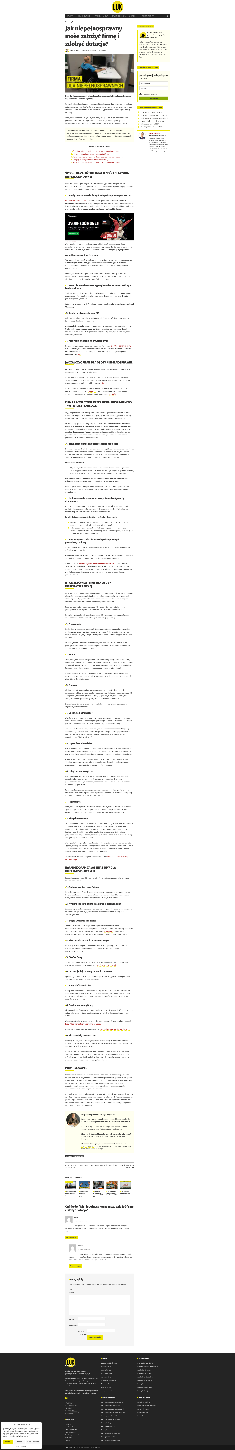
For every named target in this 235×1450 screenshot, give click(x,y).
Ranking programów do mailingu (110, 1433)
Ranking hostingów (106, 1423)
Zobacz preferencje (33, 1442)
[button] (39, 1424)
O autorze (68, 1424)
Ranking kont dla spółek (144, 1373)
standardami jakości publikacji (117, 1119)
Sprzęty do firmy (118, 16)
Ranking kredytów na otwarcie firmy (147, 1366)
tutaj (104, 383)
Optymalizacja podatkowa (108, 1380)
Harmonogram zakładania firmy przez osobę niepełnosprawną (96, 163)
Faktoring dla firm (150, 124)
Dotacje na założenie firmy (109, 1363)
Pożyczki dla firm (152, 121)
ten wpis (112, 394)
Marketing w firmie (106, 1373)
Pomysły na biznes (106, 1384)
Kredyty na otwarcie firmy (154, 118)
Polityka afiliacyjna (70, 1432)
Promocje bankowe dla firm (145, 1363)
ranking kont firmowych (106, 965)
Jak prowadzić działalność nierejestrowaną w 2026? (84, 1194)
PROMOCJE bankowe (151, 127)
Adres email (73, 1326)
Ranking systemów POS (108, 1437)
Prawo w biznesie (106, 1387)
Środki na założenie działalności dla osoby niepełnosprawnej (96, 151)
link (79, 354)
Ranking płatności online (144, 1387)
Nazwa (72, 1319)
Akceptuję (8, 1442)
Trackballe (140, 1416)
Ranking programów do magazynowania (112, 1409)
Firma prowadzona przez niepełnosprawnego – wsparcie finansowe (98, 157)
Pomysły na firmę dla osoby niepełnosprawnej (90, 160)
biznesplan (108, 931)
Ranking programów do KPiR (109, 1416)
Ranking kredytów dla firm (154, 115)
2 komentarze (102, 50)
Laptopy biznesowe (143, 1409)
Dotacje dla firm (106, 1366)
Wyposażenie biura (143, 1412)
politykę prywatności (151, 94)
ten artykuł (92, 391)
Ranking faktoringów (143, 1391)
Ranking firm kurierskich (108, 1430)
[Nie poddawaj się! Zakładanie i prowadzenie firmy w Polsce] (117, 7)
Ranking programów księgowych (110, 1405)
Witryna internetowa (82, 1332)
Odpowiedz (73, 1237)
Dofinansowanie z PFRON (75, 200)
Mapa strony (68, 1437)
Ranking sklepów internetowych (110, 1419)
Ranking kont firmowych (151, 112)
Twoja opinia (72, 1291)
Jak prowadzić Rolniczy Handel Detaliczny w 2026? (111, 1193)
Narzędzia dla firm (101, 16)
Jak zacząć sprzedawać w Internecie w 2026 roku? (98, 1194)
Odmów (19, 1442)
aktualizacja (89, 50)
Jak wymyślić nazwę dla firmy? (125, 1192)
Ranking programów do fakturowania (112, 1402)
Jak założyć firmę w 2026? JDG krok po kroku (70, 1193)
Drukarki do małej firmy (144, 1402)
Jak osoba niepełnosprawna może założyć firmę (91, 154)
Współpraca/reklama (71, 1427)
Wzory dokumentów (107, 1391)
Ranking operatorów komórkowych (111, 1440)
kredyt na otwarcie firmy (121, 346)
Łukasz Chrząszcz (74, 50)
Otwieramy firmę (70, 22)
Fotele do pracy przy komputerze (147, 1405)
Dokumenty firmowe (147, 16)
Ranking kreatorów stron (108, 1426)
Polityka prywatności (20, 1446)
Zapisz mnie (154, 98)
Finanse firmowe (83, 16)
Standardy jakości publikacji (73, 1435)
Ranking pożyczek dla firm (144, 1380)
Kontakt (84, 1139)
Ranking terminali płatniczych (146, 1384)
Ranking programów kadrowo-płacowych (113, 1412)
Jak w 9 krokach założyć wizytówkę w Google (83, 1024)
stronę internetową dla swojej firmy (115, 1029)
